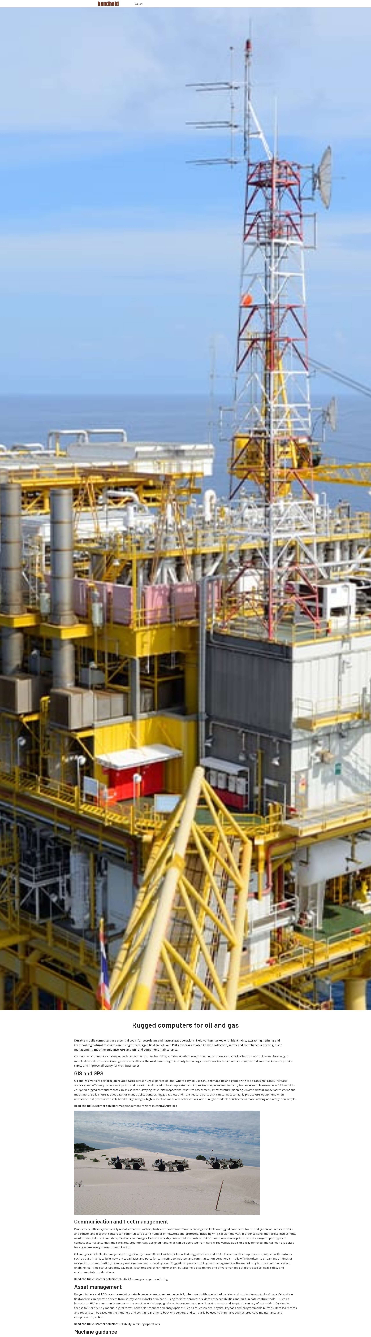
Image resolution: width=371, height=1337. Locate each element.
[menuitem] (139, 4)
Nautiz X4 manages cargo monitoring (143, 1279)
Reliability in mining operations (139, 1324)
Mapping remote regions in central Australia (148, 1106)
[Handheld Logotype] (108, 3)
